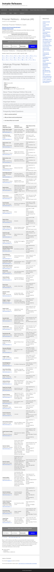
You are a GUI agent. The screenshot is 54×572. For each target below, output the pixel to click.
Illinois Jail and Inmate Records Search (46, 54)
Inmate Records (4, 9)
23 (11, 537)
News (11, 13)
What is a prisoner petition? (11, 114)
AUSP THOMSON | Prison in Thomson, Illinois (47, 36)
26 (16, 537)
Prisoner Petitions (6, 549)
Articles (15, 13)
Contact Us (22, 13)
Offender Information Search (14, 9)
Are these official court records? (12, 120)
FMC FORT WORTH (46, 74)
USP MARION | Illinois (47, 39)
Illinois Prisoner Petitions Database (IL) (46, 50)
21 (19, 537)
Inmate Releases (12, 3)
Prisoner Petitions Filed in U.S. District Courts (38, 9)
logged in (9, 560)
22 (9, 537)
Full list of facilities (25, 9)
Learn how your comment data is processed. (27, 563)
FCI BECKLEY (5, 550)
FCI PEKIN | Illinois (46, 44)
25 (14, 537)
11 (18, 537)
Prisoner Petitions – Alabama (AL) (9, 551)
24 (12, 537)
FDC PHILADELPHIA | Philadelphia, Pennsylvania (47, 64)
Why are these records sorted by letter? (13, 117)
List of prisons (3, 13)
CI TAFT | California (47, 79)
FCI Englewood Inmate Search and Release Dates (47, 29)
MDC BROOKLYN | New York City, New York (47, 72)
